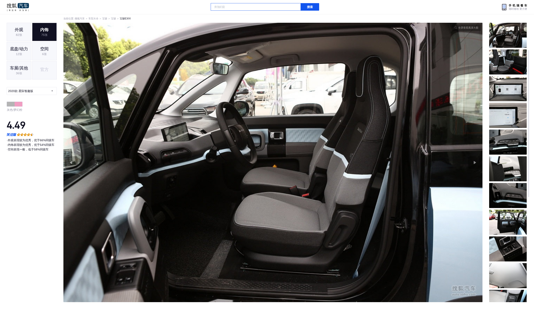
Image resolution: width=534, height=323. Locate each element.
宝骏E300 (125, 18)
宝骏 (104, 18)
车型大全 (93, 18)
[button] (168, 162)
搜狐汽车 (18, 7)
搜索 (310, 7)
